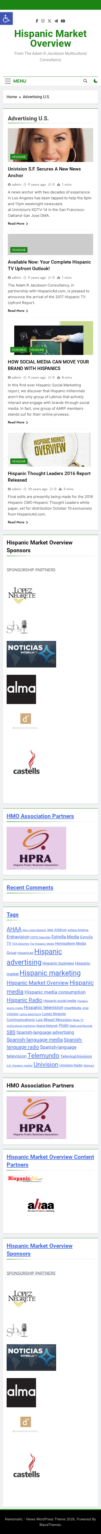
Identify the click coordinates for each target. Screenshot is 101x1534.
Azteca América (78, 930)
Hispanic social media (59, 1001)
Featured (19, 350)
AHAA (14, 929)
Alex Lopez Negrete (34, 930)
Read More (16, 223)
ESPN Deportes (40, 937)
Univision (46, 1064)
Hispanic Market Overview (50, 38)
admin (16, 184)
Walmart (89, 1065)
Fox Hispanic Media (42, 943)
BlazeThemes (50, 1525)
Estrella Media (65, 936)
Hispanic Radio (24, 1000)
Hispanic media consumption (55, 992)
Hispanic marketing (50, 973)
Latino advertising (30, 1014)
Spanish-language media (35, 1040)
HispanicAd (25, 953)
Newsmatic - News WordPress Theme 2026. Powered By (50, 1519)
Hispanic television (43, 1007)
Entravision (18, 937)
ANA (50, 930)
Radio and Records (81, 1026)
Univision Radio (71, 1065)
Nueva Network (47, 1026)
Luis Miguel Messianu (54, 1020)
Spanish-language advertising (45, 1032)
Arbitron (60, 930)
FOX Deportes (20, 943)
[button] (6, 18)
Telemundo (43, 1055)
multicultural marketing (21, 1026)
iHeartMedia (72, 1008)
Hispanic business (58, 963)
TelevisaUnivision (76, 1056)
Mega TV (78, 1020)
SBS (11, 1032)
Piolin (64, 1025)
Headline (19, 157)
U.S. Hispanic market (20, 1065)
